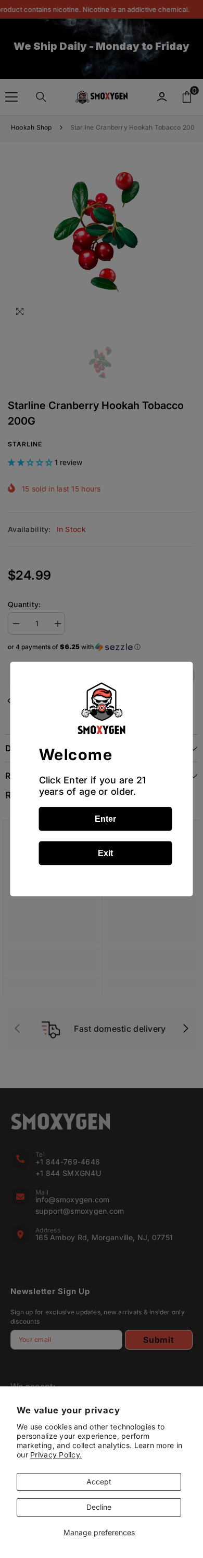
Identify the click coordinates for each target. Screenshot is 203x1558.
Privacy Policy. (56, 1454)
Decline (98, 1507)
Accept (98, 1481)
